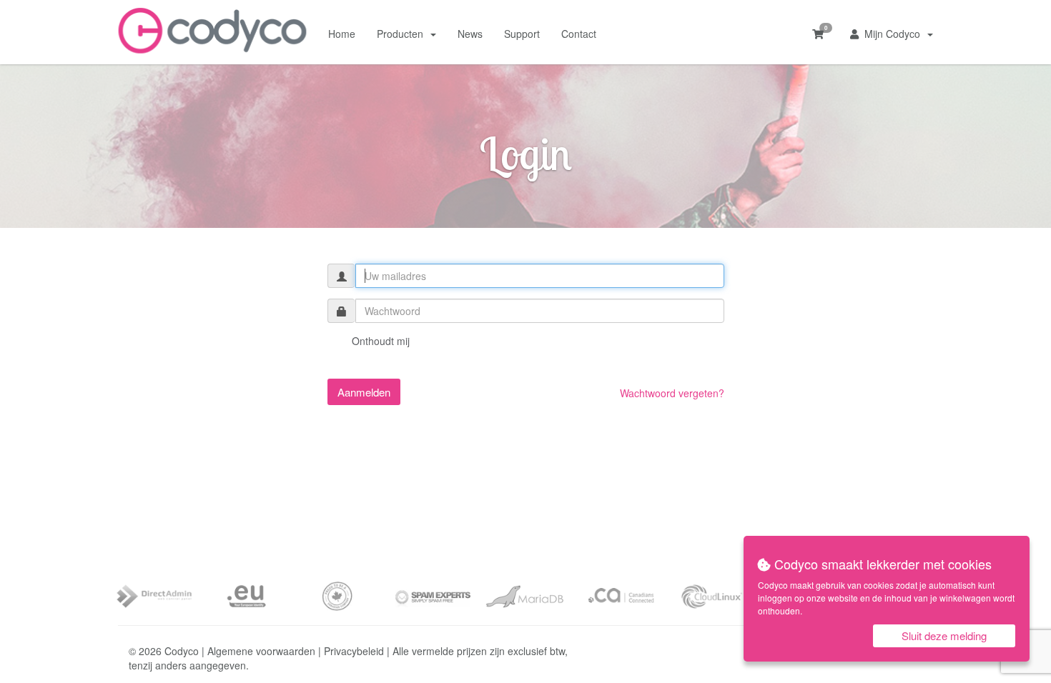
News (470, 33)
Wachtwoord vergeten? (672, 393)
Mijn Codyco (892, 33)
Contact (578, 33)
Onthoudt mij (379, 341)
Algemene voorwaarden (261, 651)
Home (341, 33)
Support (522, 33)
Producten (403, 33)
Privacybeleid (354, 651)
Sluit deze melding (944, 635)
